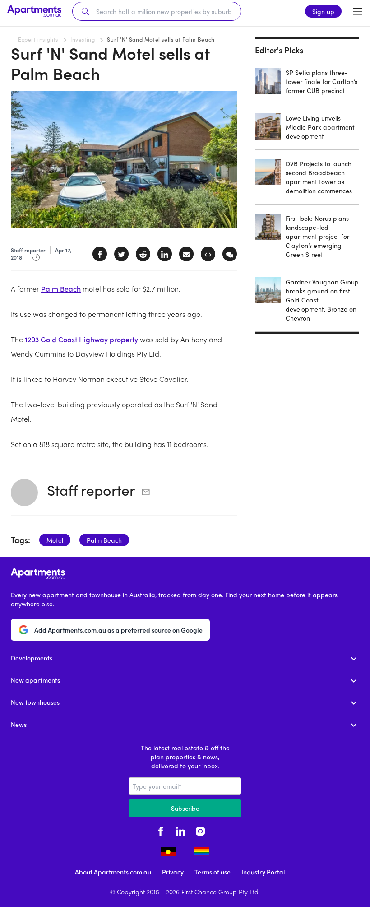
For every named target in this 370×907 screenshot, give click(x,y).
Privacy (173, 871)
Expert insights (38, 39)
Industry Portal (263, 871)
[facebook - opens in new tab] (160, 829)
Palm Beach (61, 289)
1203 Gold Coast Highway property (81, 339)
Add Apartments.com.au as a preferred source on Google (118, 629)
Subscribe (185, 808)
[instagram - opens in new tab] (200, 829)
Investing (82, 39)
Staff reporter (91, 489)
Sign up (323, 11)
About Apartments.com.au (113, 871)
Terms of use (212, 871)
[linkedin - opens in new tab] (180, 829)
